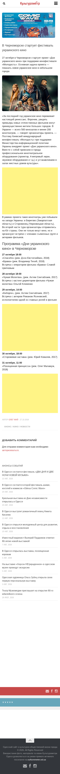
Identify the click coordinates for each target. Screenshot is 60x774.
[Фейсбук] (51, 691)
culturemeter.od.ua (37, 759)
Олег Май (13, 420)
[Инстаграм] (56, 691)
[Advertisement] (30, 190)
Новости (25, 426)
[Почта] (47, 691)
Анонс (7, 426)
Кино (16, 426)
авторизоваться (10, 450)
